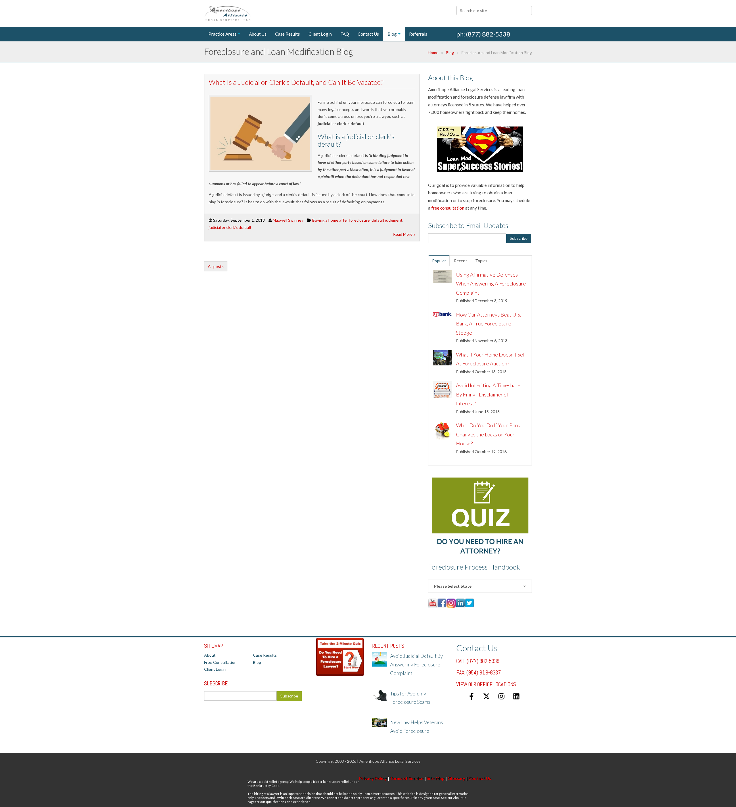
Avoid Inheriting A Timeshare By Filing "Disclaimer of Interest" (488, 394)
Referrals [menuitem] (418, 34)
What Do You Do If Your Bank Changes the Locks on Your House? (488, 434)
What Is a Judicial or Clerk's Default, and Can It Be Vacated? (296, 82)
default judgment (386, 220)
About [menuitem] (210, 655)
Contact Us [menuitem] (368, 34)
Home (433, 52)
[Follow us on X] (486, 696)
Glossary (456, 778)
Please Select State (452, 586)
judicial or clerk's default (230, 227)
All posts (216, 266)
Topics (481, 260)
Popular (439, 260)
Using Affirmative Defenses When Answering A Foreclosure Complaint (491, 283)
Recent (460, 260)
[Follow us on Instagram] (501, 696)
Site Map (435, 778)
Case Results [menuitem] (287, 34)
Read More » (404, 234)
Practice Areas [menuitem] (222, 34)
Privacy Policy (373, 778)
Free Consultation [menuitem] (220, 662)
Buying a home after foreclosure (341, 220)
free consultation (447, 207)
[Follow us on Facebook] (471, 696)
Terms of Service (406, 778)
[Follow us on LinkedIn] (516, 696)
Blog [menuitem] (392, 34)
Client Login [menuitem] (320, 34)
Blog (450, 52)
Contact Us (479, 778)
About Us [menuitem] (258, 34)
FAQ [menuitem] (344, 34)
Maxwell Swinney (288, 220)
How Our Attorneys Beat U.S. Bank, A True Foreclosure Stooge (488, 323)
